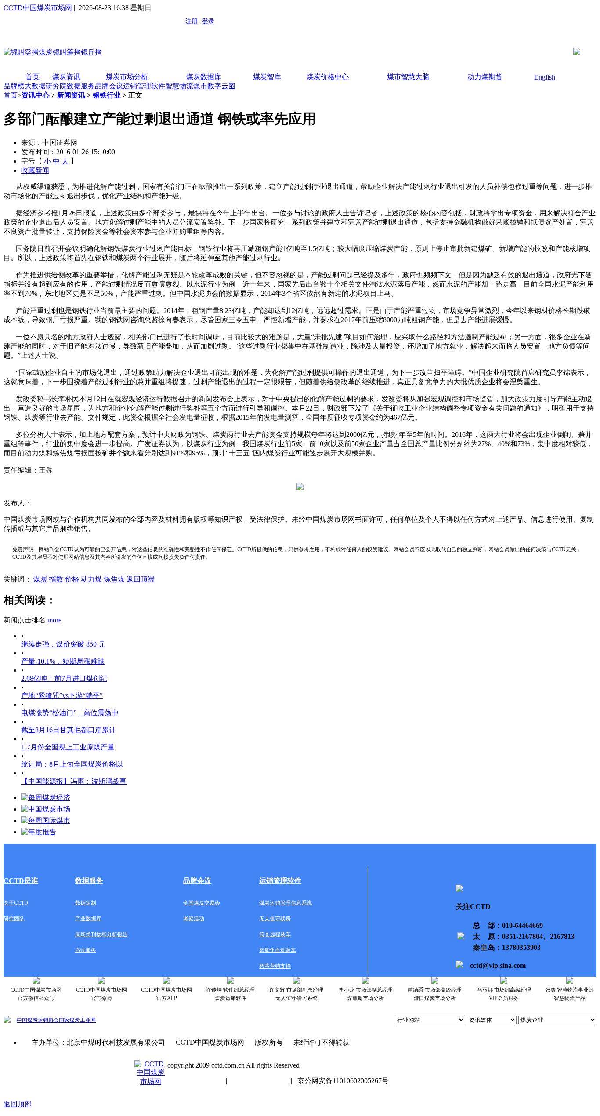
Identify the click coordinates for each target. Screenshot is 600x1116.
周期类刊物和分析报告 (101, 934)
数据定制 (85, 903)
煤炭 (40, 579)
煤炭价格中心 (328, 76)
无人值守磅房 (275, 919)
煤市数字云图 (214, 86)
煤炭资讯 (66, 76)
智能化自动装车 (277, 950)
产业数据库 (88, 919)
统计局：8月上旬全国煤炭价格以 (72, 764)
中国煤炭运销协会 (38, 1020)
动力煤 (91, 579)
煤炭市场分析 (127, 76)
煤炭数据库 (203, 76)
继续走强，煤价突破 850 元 (63, 644)
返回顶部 (18, 1104)
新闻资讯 (71, 95)
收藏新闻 (35, 170)
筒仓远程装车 (275, 934)
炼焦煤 (114, 579)
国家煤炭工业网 (77, 1020)
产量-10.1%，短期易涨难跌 (63, 661)
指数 (56, 579)
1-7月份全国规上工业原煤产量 (68, 747)
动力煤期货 (484, 76)
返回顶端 (141, 579)
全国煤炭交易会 (201, 903)
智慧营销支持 (275, 966)
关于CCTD (16, 903)
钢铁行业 (107, 95)
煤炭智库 (267, 76)
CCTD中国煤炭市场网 (38, 7)
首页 (32, 76)
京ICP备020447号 (193, 1080)
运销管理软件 (144, 86)
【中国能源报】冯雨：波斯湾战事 (74, 781)
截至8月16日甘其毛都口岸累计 (68, 730)
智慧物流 (179, 86)
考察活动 (193, 919)
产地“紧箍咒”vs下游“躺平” (62, 695)
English (544, 77)
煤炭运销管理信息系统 (285, 903)
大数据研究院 (46, 86)
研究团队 (14, 919)
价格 (72, 579)
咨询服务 (85, 950)
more (54, 620)
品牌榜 (14, 86)
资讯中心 (36, 95)
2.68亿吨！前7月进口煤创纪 (64, 678)
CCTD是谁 (21, 880)
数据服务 (81, 86)
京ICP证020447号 (259, 1080)
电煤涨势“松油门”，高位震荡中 (70, 712)
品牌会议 (109, 86)
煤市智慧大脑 (408, 76)
